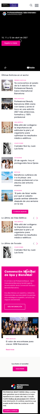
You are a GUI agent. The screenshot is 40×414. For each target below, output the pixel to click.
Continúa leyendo (20, 211)
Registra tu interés (10, 43)
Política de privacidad (17, 399)
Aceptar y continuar (10, 410)
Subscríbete (20, 369)
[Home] (9, 5)
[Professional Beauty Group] (20, 386)
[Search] (31, 5)
